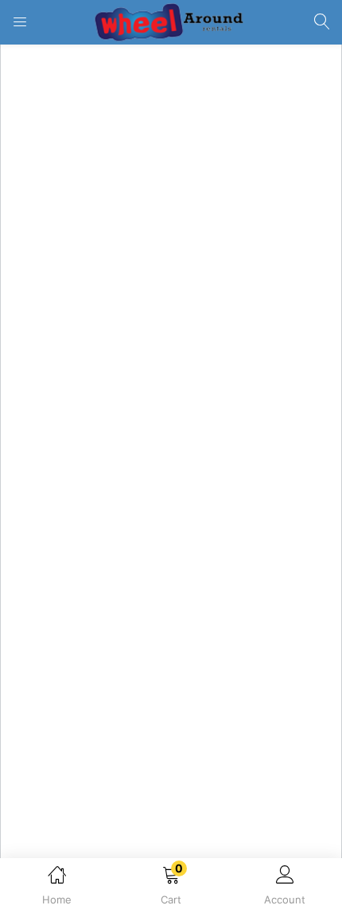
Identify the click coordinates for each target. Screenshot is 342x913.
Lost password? (289, 212)
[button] (170, 888)
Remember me (71, 212)
